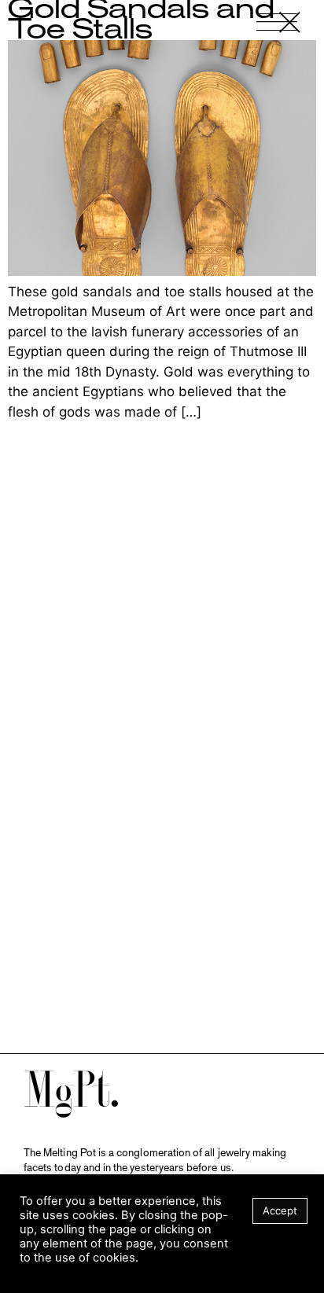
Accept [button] (280, 1210)
